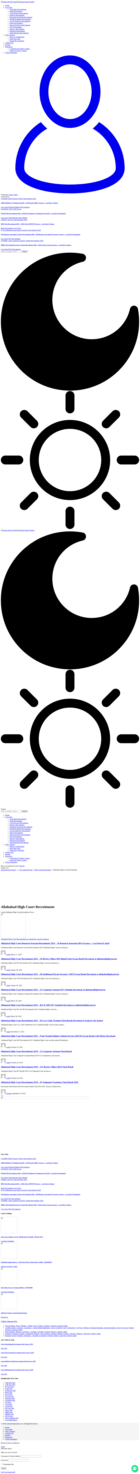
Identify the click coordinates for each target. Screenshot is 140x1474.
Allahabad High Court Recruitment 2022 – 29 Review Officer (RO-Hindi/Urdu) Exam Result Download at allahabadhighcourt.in (59, 959)
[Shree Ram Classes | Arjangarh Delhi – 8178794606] (9, 1283)
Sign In (21, 866)
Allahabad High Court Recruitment (13, 939)
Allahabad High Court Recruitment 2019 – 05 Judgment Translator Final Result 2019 (39, 1082)
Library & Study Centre (9, 1266)
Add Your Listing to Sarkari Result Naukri (14, 1313)
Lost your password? (8, 1472)
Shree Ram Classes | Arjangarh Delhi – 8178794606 (17, 1287)
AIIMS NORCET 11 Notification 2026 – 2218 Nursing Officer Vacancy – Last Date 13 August (29, 203)
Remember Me (8, 1464)
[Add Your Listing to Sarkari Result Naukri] (9, 1309)
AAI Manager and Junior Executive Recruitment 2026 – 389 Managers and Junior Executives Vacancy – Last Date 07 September (40, 234)
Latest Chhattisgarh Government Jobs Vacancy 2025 (17, 1370)
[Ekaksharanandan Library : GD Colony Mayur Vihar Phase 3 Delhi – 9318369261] (9, 1258)
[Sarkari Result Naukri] (17, 2)
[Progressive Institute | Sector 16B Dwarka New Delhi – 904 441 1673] (9, 1233)
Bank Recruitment (7, 228)
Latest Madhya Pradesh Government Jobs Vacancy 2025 (18, 1361)
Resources (4, 1317)
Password (4, 1460)
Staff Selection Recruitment (17, 218)
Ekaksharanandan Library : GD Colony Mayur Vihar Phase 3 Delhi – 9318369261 (26, 1262)
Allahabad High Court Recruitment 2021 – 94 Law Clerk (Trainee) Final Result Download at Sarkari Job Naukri (52, 1020)
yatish (8, 954)
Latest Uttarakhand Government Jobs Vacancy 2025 (17, 1344)
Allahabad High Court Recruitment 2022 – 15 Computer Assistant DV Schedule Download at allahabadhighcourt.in (53, 990)
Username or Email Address (10, 1456)
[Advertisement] (70, 887)
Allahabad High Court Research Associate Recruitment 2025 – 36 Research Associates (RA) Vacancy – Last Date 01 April (55, 943)
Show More (14, 195)
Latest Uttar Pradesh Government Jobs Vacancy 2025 (17, 1353)
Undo (3, 1447)
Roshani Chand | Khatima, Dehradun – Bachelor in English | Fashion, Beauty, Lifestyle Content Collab (40, 1336)
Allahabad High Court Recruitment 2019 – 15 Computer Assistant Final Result (36, 1051)
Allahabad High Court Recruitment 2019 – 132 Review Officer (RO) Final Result (37, 1067)
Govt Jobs (4, 207)
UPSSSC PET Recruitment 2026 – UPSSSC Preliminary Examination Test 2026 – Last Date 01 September (33, 213)
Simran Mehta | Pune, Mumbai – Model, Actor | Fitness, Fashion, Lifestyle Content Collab (36, 1326)
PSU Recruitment (14, 239)
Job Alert (4, 1348)
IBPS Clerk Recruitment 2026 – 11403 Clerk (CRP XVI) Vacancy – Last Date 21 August (27, 224)
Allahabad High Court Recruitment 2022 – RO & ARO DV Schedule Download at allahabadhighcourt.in (48, 1005)
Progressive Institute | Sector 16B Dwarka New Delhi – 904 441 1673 (22, 1237)
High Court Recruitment (40, 939)
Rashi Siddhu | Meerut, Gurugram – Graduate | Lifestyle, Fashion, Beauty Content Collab (36, 1332)
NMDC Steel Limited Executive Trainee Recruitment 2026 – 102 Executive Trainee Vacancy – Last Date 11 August (36, 245)
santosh (8, 1093)
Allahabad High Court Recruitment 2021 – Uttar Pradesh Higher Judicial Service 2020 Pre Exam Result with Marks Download (58, 1036)
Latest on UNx (11, 1321)
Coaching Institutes (7, 1241)
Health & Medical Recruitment (19, 207)
